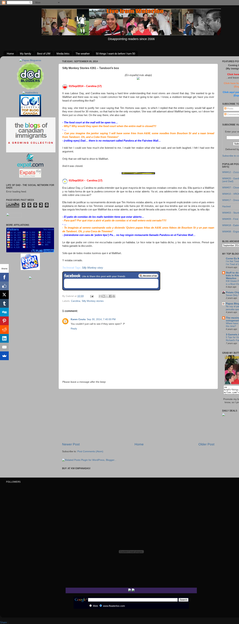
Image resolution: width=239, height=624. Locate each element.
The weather (83, 53)
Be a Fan (148, 276)
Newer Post (71, 444)
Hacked (226, 206)
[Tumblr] (4, 303)
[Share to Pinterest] (113, 296)
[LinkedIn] (4, 338)
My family (25, 53)
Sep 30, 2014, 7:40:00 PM (101, 319)
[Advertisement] (138, 415)
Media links (63, 53)
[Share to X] (107, 296)
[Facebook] (4, 277)
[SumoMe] (4, 355)
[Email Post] (91, 296)
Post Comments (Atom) (90, 451)
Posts (229, 108)
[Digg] (4, 312)
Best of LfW (43, 53)
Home (10, 53)
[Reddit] (4, 329)
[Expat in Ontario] (30, 167)
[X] (4, 294)
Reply (74, 328)
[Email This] (100, 296)
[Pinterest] (4, 320)
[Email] (4, 347)
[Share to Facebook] (110, 296)
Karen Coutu (78, 319)
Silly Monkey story (92, 267)
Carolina (75, 301)
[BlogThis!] (104, 296)
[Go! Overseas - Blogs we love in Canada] (30, 115)
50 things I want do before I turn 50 (115, 53)
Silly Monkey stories (93, 301)
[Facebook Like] (4, 286)
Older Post (206, 444)
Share (3, 622)
